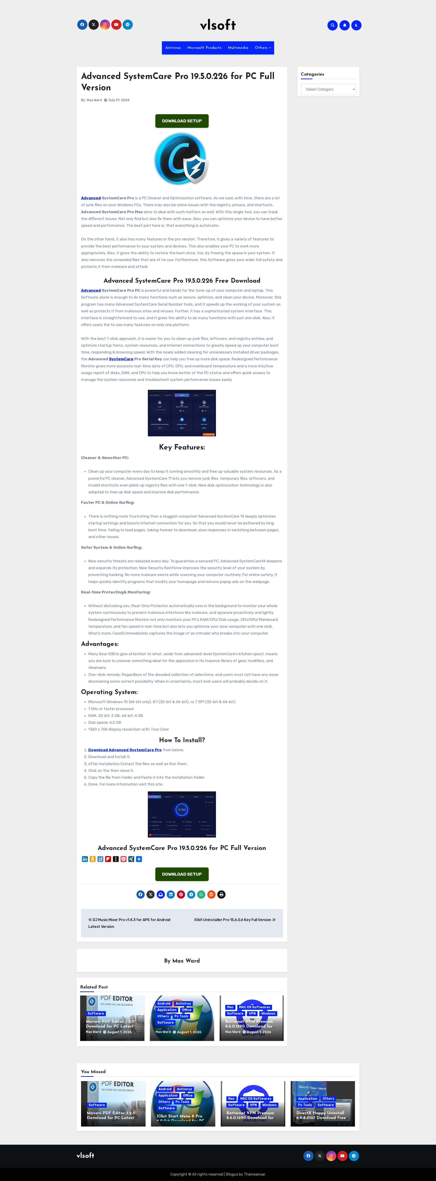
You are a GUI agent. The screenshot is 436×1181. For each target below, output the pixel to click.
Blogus (232, 1174)
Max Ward (94, 100)
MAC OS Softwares (254, 1007)
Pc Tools (181, 1016)
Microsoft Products (204, 48)
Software (96, 1013)
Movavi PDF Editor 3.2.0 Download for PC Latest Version (110, 1027)
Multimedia (238, 48)
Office (186, 1010)
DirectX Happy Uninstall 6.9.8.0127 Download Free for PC (321, 1118)
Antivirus (173, 48)
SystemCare (121, 359)
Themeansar (254, 1174)
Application (166, 1010)
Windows (268, 1013)
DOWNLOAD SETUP (182, 121)
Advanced (91, 198)
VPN (252, 1013)
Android (163, 1004)
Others (262, 48)
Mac (230, 1007)
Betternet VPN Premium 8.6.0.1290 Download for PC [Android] (249, 1027)
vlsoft (218, 26)
